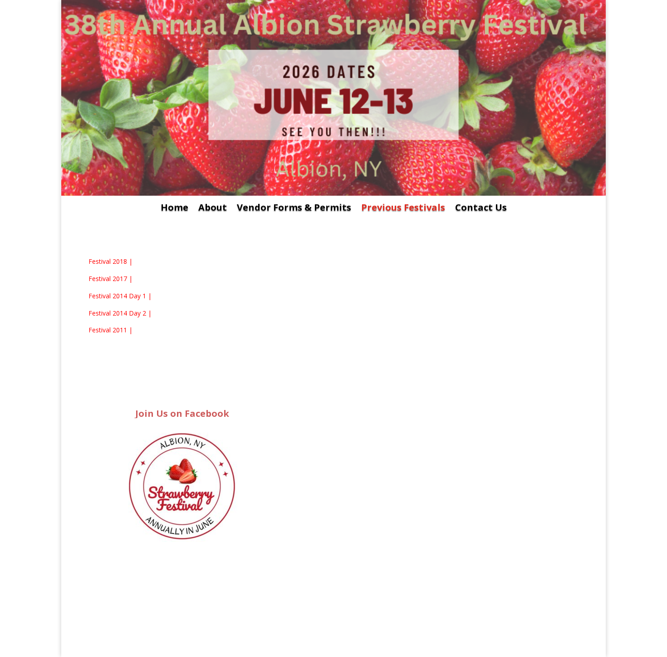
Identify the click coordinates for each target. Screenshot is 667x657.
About (212, 208)
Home (174, 208)
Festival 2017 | (110, 278)
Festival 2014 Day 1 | (120, 295)
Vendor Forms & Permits (294, 208)
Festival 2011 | (110, 330)
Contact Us (481, 208)
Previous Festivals (403, 208)
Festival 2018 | (110, 261)
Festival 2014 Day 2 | (120, 313)
